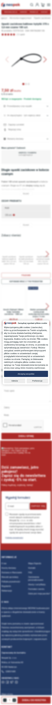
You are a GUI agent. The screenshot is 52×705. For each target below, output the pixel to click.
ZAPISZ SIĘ (38, 506)
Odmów (15, 381)
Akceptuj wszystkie (26, 374)
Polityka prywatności (14, 537)
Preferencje (37, 381)
